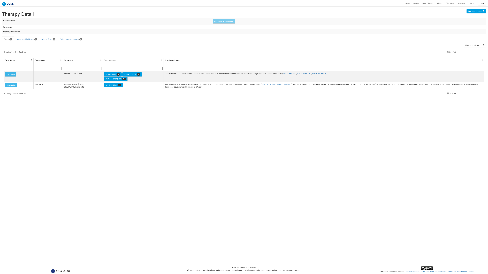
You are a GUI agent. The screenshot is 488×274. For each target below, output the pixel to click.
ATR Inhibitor (112, 74)
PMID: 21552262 (304, 73)
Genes (416, 3)
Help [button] (471, 3)
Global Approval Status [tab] (70, 39)
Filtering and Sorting (474, 45)
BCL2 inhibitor (112, 85)
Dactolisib (11, 74)
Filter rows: (451, 52)
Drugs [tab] (7, 39)
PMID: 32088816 (319, 73)
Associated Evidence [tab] (26, 39)
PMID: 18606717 (289, 73)
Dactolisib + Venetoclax (224, 21)
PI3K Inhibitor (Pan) (115, 79)
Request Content (475, 11)
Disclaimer (450, 3)
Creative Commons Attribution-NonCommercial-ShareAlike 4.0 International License (439, 271)
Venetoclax (11, 85)
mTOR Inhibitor (131, 74)
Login (482, 3)
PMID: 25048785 (284, 84)
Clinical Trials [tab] (48, 39)
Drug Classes (427, 3)
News (407, 3)
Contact (461, 3)
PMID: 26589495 (269, 84)
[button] (31, 60)
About (439, 3)
